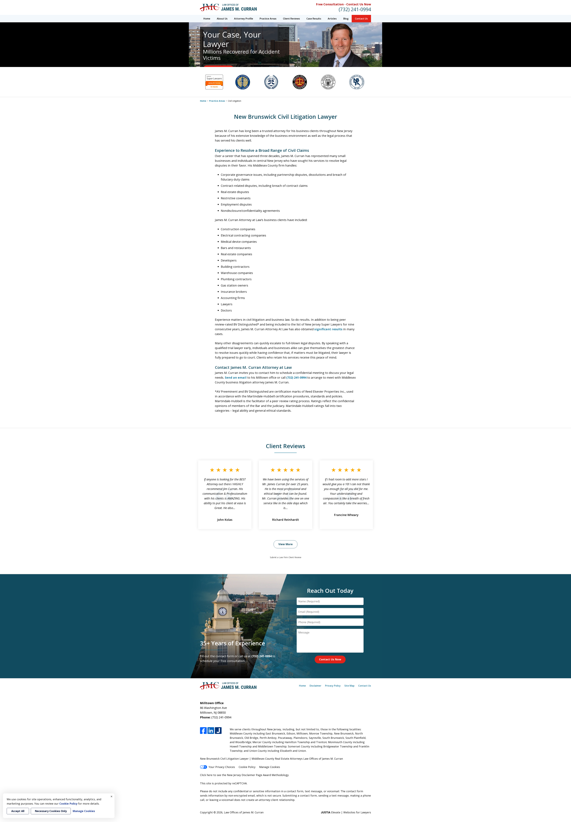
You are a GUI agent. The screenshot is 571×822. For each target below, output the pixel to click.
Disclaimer (315, 685)
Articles (332, 18)
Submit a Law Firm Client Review (285, 557)
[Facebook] (203, 730)
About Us (222, 18)
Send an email (236, 378)
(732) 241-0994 (355, 9)
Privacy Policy (333, 685)
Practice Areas (268, 18)
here (209, 775)
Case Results (313, 18)
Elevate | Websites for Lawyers (346, 812)
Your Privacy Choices (222, 767)
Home (206, 18)
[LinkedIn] (210, 730)
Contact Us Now (330, 659)
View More (285, 544)
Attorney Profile (243, 18)
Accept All (17, 811)
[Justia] (218, 730)
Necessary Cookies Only (51, 811)
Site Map (349, 685)
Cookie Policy (247, 767)
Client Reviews (291, 18)
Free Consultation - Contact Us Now (343, 4)
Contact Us (361, 18)
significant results (328, 329)
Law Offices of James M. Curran (243, 812)
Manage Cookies (269, 767)
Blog (345, 18)
